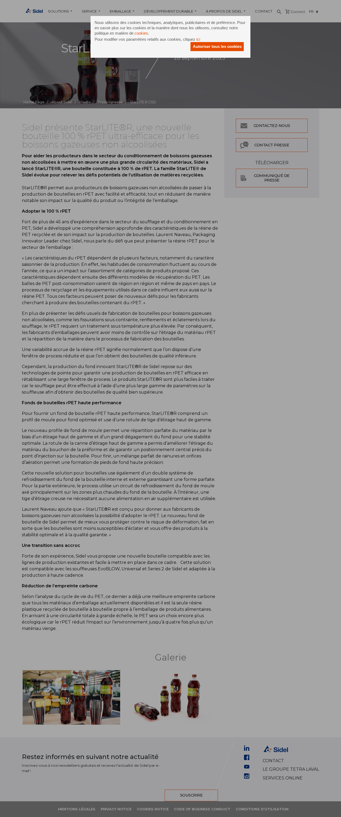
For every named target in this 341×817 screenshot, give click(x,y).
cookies (141, 33)
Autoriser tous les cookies (217, 46)
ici (198, 39)
